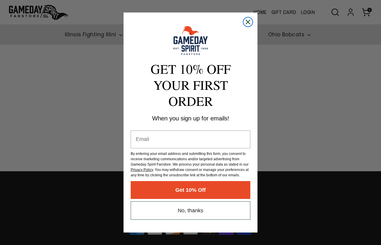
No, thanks (190, 210)
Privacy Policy (142, 170)
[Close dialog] (248, 22)
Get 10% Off (190, 190)
